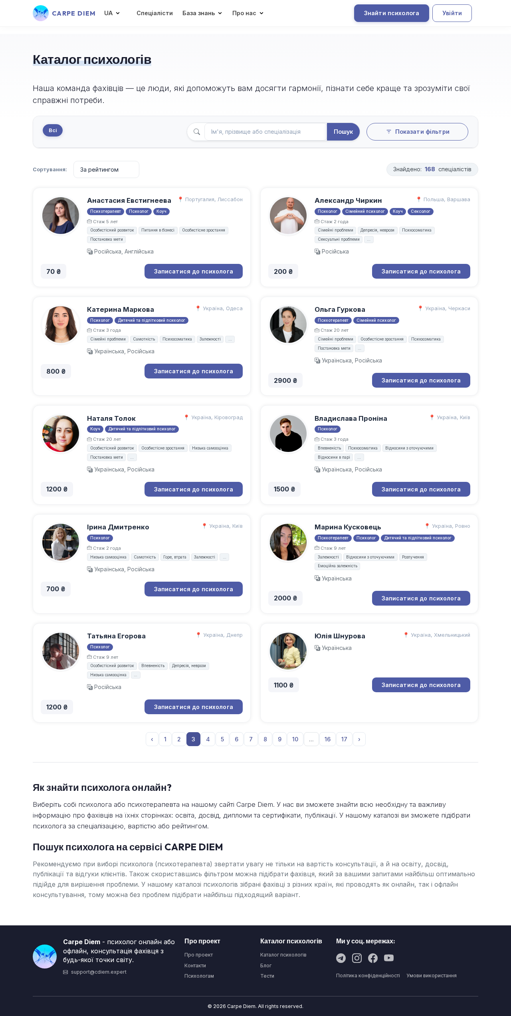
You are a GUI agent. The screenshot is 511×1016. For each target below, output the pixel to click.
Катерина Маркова (120, 309)
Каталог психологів (283, 955)
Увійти (452, 13)
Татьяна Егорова (116, 636)
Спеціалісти (155, 13)
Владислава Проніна (351, 418)
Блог (265, 965)
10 (295, 739)
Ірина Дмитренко (118, 527)
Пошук (343, 131)
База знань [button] (198, 13)
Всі (53, 130)
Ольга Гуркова (340, 309)
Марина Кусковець (348, 527)
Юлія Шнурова (340, 636)
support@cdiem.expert (99, 972)
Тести (267, 976)
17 (344, 739)
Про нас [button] (244, 13)
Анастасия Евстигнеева (129, 200)
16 (328, 739)
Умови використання (431, 975)
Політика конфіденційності (368, 975)
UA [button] (108, 13)
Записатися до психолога (193, 271)
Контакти (195, 965)
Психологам (199, 976)
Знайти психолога (391, 13)
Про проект (198, 955)
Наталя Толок (111, 418)
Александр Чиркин (348, 200)
